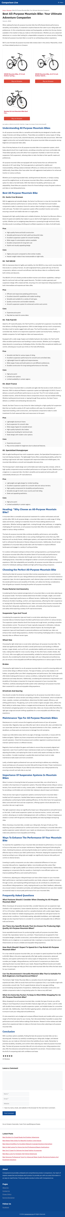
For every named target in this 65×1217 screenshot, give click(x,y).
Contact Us (6, 1191)
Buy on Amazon (17, 81)
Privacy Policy (7, 1194)
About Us (6, 1188)
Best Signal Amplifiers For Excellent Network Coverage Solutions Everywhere (27, 1144)
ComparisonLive (29, 1214)
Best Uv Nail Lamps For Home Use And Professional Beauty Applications (26, 1147)
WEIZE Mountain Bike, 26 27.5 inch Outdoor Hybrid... (46, 75)
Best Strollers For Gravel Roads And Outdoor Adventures (21, 1137)
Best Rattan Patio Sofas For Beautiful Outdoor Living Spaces (22, 1141)
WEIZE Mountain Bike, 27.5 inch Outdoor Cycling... (14, 75)
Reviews (9, 10)
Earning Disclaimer (9, 1198)
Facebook (6, 1207)
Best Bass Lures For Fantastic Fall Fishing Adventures (20, 1154)
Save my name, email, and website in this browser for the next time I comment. (29, 1108)
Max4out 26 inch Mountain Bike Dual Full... (16, 112)
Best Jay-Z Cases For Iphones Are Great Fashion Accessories (22, 1150)
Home (4, 10)
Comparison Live (10, 2)
